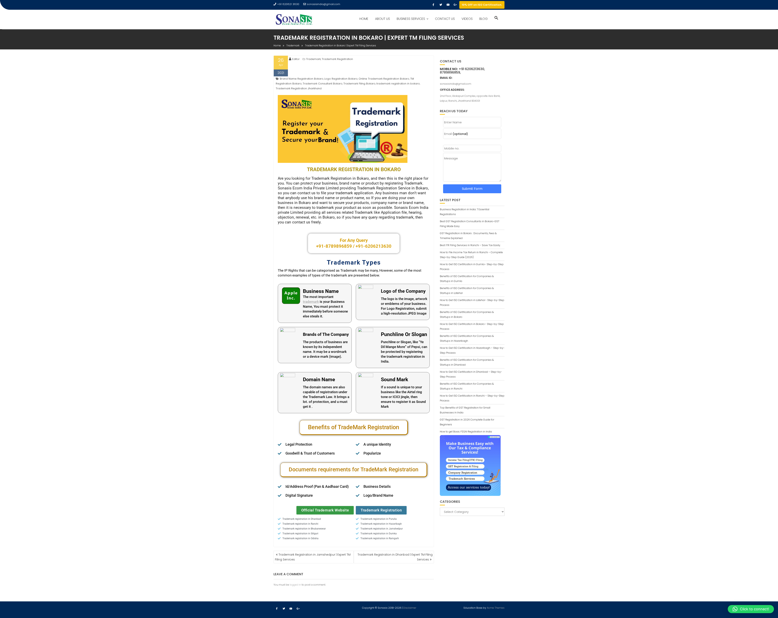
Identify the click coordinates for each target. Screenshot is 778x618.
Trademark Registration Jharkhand (299, 88)
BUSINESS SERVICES (411, 18)
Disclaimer (409, 607)
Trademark (313, 59)
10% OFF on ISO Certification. (482, 5)
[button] (496, 18)
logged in (295, 584)
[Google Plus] (455, 5)
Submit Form (472, 188)
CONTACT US (445, 18)
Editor (296, 59)
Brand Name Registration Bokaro (301, 79)
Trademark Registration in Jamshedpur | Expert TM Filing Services (313, 557)
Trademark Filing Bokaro (359, 83)
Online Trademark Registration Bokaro (384, 79)
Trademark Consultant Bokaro (322, 83)
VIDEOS (467, 18)
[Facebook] (433, 5)
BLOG (483, 18)
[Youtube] (448, 5)
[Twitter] (440, 5)
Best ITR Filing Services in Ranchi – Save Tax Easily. (470, 245)
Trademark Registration (337, 59)
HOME (363, 18)
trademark (311, 302)
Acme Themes (495, 607)
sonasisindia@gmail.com (323, 4)
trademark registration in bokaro (398, 83)
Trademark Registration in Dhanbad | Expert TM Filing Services (395, 557)
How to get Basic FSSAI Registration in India (466, 431)
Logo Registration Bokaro (341, 79)
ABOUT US (382, 18)
